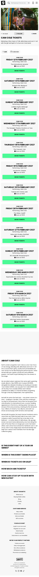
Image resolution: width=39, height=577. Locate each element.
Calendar (15, 52)
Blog (19, 499)
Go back (5, 34)
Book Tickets (19, 71)
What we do (19, 494)
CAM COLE (23, 62)
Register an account (19, 528)
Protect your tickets (19, 514)
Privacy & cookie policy (19, 564)
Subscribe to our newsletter (19, 535)
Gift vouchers (19, 518)
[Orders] (33, 3)
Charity (20, 501)
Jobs (19, 503)
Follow (19, 33)
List (5, 52)
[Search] (28, 2)
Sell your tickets (19, 516)
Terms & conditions (19, 563)
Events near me (19, 533)
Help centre (19, 511)
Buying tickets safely (19, 497)
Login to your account (19, 526)
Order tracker (19, 531)
